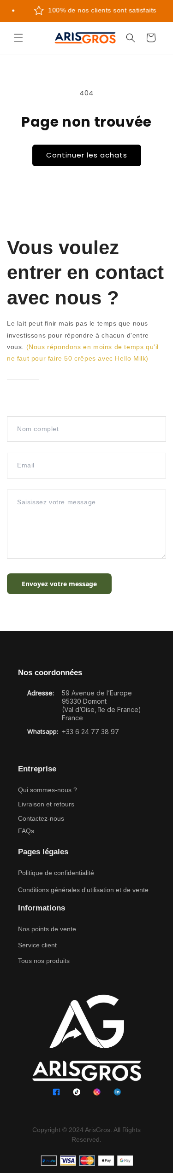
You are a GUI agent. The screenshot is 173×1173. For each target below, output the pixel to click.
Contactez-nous (41, 818)
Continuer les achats (86, 155)
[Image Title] (56, 1092)
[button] (18, 38)
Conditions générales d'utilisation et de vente (83, 889)
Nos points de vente (47, 929)
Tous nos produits (44, 960)
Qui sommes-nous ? (47, 790)
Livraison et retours (46, 804)
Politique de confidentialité (56, 872)
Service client (37, 945)
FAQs (26, 831)
